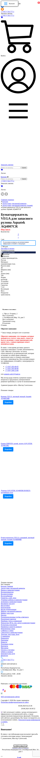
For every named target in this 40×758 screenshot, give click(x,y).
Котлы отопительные (8, 609)
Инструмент (5, 605)
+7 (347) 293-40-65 (11, 367)
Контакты (4, 646)
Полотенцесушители (8, 619)
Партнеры (4, 640)
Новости (4, 642)
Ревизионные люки (8, 629)
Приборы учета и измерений (11, 621)
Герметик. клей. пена (8, 598)
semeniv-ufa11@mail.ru (12, 374)
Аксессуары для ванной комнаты (13, 588)
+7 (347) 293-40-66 (11, 368)
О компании (5, 636)
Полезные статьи (7, 644)
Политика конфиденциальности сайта (15, 702)
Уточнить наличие (7, 250)
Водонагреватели (7, 592)
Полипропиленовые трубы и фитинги (15, 617)
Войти (3, 56)
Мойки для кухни (7, 613)
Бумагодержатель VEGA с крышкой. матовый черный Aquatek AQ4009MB (17, 538)
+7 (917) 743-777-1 (7, 12)
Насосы (3, 615)
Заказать (6, 256)
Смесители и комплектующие (12, 632)
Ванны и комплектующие (10, 590)
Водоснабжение (6, 596)
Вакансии (4, 655)
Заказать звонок (6, 13)
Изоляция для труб (8, 604)
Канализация (5, 607)
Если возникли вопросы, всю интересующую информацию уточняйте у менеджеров (16, 243)
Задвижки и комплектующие (11, 602)
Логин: (3, 173)
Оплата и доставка (7, 650)
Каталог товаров (7, 586)
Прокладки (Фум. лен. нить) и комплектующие (18, 623)
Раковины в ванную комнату (11, 627)
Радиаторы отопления (9, 625)
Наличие (6, 254)
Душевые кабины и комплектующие (14, 600)
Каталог (12, 3)
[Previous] (2, 725)
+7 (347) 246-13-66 (11, 370)
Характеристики (9, 252)
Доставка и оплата (7, 248)
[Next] (3, 725)
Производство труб (8, 654)
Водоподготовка (7, 594)
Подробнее (8, 402)
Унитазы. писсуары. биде (10, 634)
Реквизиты (5, 638)
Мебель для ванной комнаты (11, 611)
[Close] (2, 756)
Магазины (4, 648)
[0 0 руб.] (2, 17)
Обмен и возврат (7, 652)
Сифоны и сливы (7, 630)
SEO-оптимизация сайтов (10, 697)
